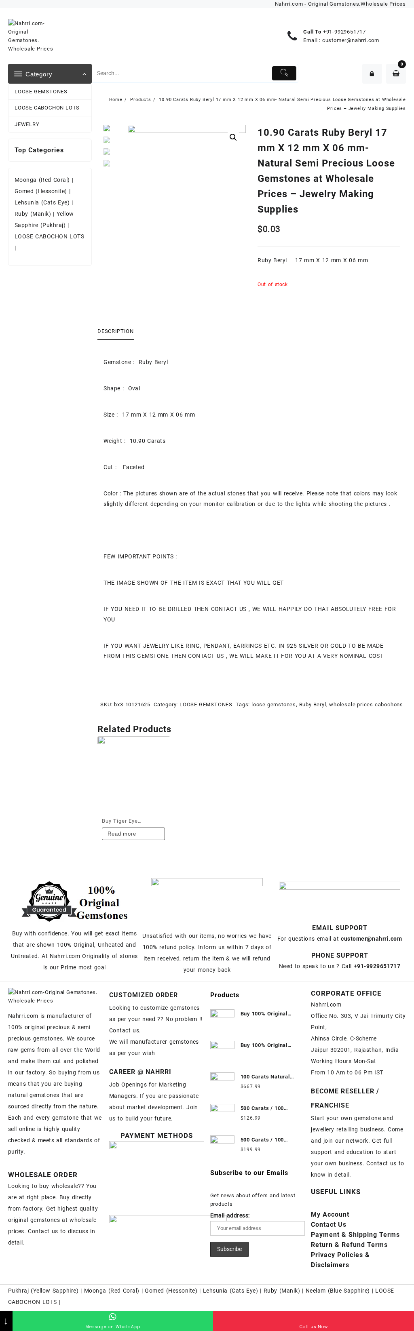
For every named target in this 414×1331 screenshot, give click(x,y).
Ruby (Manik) (33, 214)
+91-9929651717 (344, 32)
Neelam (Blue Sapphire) (338, 1290)
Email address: (230, 1215)
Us (328, 1224)
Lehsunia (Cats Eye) (42, 202)
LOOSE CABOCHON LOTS (47, 108)
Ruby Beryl (312, 704)
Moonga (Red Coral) (42, 180)
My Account (330, 1214)
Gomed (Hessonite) (41, 191)
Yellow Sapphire (54, 1290)
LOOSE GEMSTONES (41, 91)
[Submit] (284, 73)
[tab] (118, 331)
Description (115, 331)
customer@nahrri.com (350, 40)
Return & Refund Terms (349, 1245)
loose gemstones (273, 704)
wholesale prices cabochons (366, 704)
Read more (122, 834)
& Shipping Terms (355, 1234)
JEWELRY (27, 124)
